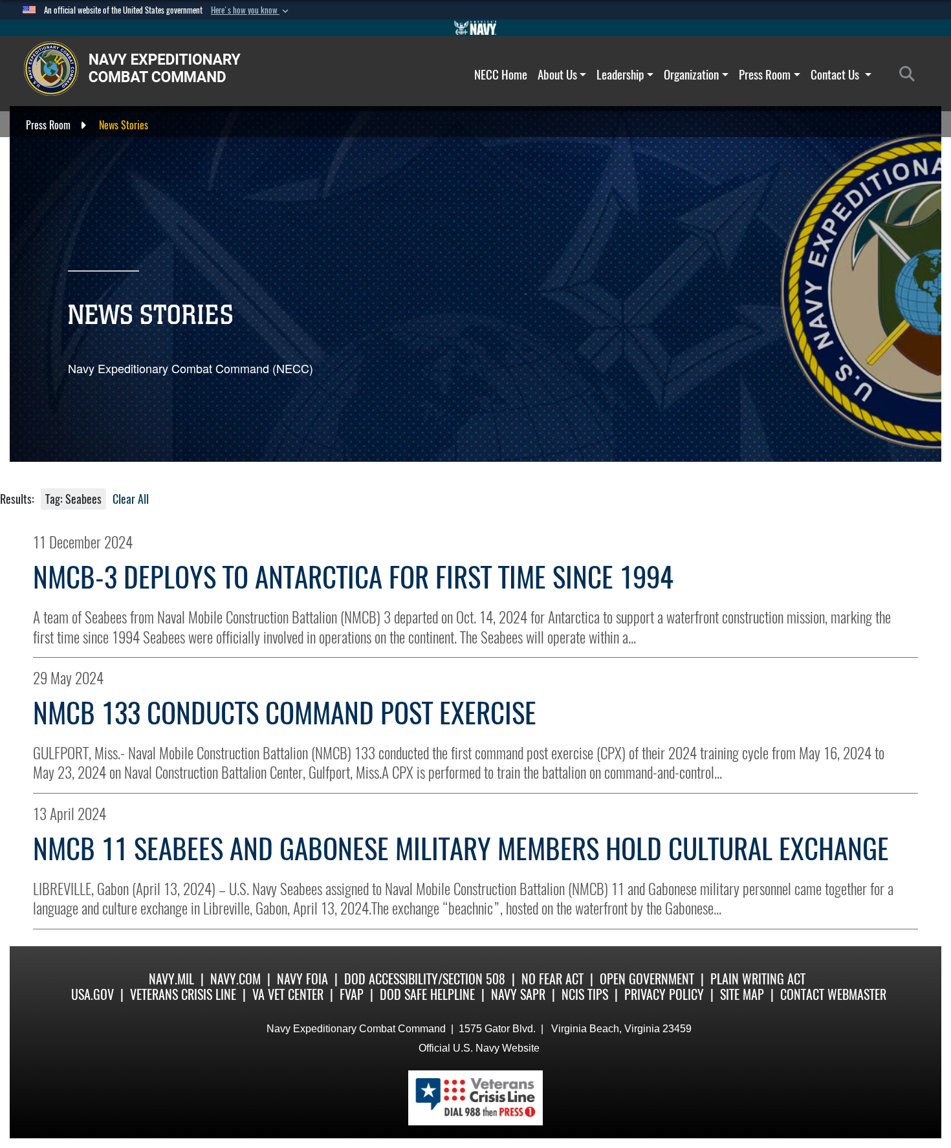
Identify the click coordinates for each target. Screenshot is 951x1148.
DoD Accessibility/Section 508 (424, 979)
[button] (251, 10)
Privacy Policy (664, 994)
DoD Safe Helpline (427, 994)
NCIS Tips (585, 994)
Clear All (131, 499)
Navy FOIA (302, 979)
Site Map (742, 994)
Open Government (647, 979)
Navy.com (235, 979)
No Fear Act (552, 979)
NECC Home (500, 74)
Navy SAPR (518, 994)
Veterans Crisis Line (183, 994)
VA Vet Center (287, 994)
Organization (691, 74)
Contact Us (836, 74)
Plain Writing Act (757, 979)
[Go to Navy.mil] (475, 27)
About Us (557, 74)
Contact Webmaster (833, 994)
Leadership (620, 74)
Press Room (765, 74)
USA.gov (92, 994)
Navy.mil (171, 979)
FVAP (352, 994)
